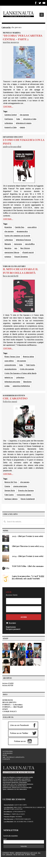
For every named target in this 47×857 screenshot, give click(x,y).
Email (5, 839)
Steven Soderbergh (28, 499)
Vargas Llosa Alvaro (14, 266)
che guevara (24, 115)
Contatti (6, 759)
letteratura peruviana (12, 382)
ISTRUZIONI (7, 700)
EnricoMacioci (8, 811)
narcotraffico (30, 244)
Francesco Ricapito (9, 816)
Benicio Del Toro (10, 482)
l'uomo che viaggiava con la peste (17, 235)
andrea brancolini (12, 146)
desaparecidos (22, 231)
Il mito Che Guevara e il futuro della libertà (20, 270)
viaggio (22, 127)
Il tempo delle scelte (17, 814)
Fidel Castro (30, 365)
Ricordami (12, 623)
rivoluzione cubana (24, 495)
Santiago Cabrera (10, 499)
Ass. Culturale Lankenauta (13, 757)
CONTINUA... (8, 106)
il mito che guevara (27, 369)
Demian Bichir (9, 490)
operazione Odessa (11, 252)
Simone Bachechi (9, 805)
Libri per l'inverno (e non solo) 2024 (28, 546)
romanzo (7, 256)
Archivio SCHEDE (8, 683)
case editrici (32, 227)
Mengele (7, 244)
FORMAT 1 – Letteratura (12, 704)
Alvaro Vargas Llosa (12, 356)
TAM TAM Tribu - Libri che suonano (28, 566)
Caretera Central (10, 115)
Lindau (6, 386)
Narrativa (7, 248)
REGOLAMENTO (9, 702)
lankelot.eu (8, 377)
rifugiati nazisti (28, 252)
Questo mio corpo (20, 805)
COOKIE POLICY (9, 711)
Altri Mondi (7, 753)
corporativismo (10, 365)
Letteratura (8, 123)
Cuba (18, 119)
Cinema (7, 486)
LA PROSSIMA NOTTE (19, 811)
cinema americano (20, 486)
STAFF (5, 709)
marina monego (11, 42)
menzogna (18, 244)
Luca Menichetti (10, 275)
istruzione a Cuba (29, 119)
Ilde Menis (7, 814)
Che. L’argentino (15, 398)
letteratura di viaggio (23, 123)
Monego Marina (11, 32)
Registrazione (11, 627)
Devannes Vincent (13, 137)
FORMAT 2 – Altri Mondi (12, 707)
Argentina (8, 227)
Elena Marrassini (8, 819)
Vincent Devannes (21, 256)
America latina (28, 356)
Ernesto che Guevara (26, 490)
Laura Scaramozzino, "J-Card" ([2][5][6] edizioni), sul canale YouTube (28, 577)
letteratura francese (23, 240)
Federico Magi (10, 401)
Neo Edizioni (25, 248)
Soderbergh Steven (14, 395)
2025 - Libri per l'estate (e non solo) (27, 536)
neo (15, 248)
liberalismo (27, 382)
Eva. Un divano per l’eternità (23, 821)
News (5, 755)
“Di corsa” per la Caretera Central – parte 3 (22, 37)
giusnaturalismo (10, 369)
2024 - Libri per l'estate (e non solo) (27, 556)
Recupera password (13, 629)
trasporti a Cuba (10, 127)
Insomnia (19, 816)
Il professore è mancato (22, 819)
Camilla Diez (19, 227)
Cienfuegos (8, 119)
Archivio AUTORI (7, 685)
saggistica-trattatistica (21, 386)
